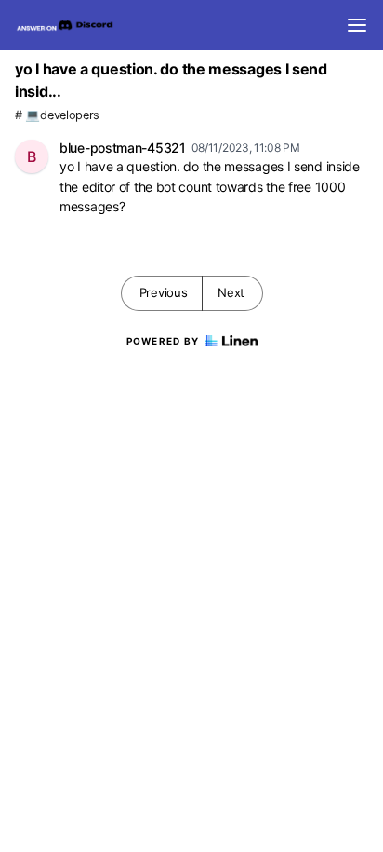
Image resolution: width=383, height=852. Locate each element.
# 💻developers (57, 115)
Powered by (163, 340)
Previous (163, 292)
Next (231, 292)
